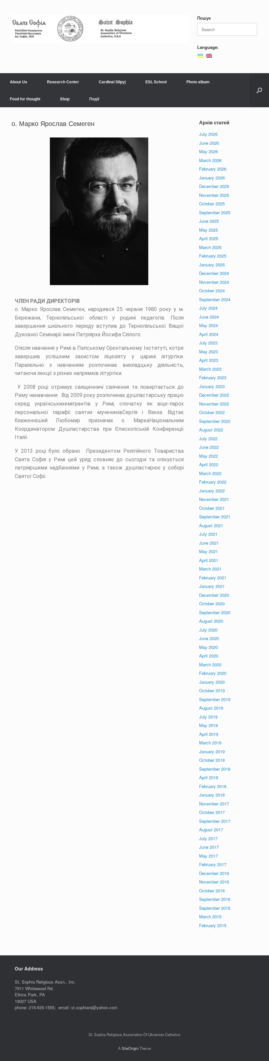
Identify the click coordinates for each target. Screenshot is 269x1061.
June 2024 (209, 317)
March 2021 (210, 569)
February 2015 (212, 925)
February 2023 (212, 377)
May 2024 (208, 325)
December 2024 (214, 273)
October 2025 (212, 203)
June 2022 (209, 447)
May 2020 (208, 647)
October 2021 (212, 508)
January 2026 (212, 178)
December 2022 (214, 395)
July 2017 (208, 838)
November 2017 (214, 804)
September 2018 (214, 769)
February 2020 (212, 673)
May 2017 (208, 856)
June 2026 (209, 143)
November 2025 (214, 195)
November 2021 (214, 499)
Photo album (198, 82)
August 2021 (211, 525)
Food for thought (25, 99)
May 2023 (208, 351)
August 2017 (211, 829)
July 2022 (208, 438)
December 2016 (214, 873)
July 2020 (208, 630)
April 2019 (208, 734)
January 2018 (212, 795)
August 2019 (211, 708)
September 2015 (214, 908)
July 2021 (208, 534)
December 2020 (214, 595)
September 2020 (214, 612)
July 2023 (208, 343)
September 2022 (214, 421)
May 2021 (208, 551)
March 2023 (210, 369)
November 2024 (214, 282)
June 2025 (209, 221)
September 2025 (214, 212)
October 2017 (212, 812)
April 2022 (208, 464)
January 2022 (212, 491)
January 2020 (212, 682)
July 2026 (208, 134)
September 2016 (214, 899)
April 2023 (208, 360)
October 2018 (212, 760)
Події (94, 99)
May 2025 (208, 230)
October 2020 (212, 603)
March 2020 (210, 664)
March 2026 (210, 160)
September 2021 (214, 516)
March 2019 (210, 742)
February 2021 (212, 577)
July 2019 (208, 717)
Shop (65, 99)
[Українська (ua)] (200, 55)
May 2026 (208, 151)
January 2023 (212, 386)
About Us (18, 82)
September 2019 (214, 699)
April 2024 (208, 334)
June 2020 (209, 638)
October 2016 (212, 890)
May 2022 (208, 456)
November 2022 (214, 404)
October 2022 (212, 412)
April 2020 (208, 656)
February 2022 (212, 482)
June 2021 (209, 543)
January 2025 (212, 264)
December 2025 (214, 186)
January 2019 (212, 751)
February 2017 (212, 864)
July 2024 (208, 308)
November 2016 (214, 882)
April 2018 (208, 777)
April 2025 (208, 238)
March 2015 (210, 916)
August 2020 (211, 621)
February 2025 (212, 256)
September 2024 (214, 299)
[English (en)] (209, 55)
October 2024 (212, 290)
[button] (259, 90)
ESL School (156, 82)
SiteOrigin (130, 1048)
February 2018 (212, 786)
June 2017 (209, 847)
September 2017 (214, 821)
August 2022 (211, 429)
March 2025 (210, 247)
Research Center (63, 82)
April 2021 (208, 560)
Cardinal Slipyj (112, 82)
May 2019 (208, 725)
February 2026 (212, 169)
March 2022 (210, 473)
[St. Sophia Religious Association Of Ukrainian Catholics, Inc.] (100, 29)
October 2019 (212, 690)
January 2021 (212, 586)
